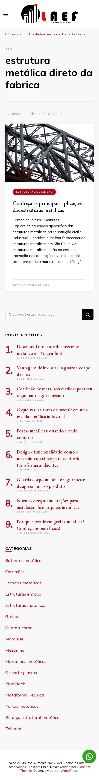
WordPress (69, 771)
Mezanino (14, 650)
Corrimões (15, 571)
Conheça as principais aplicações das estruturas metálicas (48, 206)
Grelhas (12, 616)
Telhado (13, 728)
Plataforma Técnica (24, 695)
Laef (58, 763)
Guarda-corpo (18, 627)
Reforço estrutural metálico (32, 717)
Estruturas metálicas (34, 191)
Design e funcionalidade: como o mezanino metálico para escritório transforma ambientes (49, 458)
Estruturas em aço (23, 594)
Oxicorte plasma (21, 672)
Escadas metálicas (23, 583)
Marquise (14, 639)
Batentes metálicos (24, 560)
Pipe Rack (15, 683)
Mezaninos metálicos (25, 661)
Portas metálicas (21, 706)
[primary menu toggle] (5, 14)
